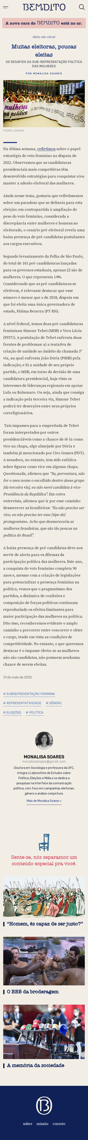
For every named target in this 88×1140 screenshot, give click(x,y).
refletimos (46, 148)
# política (34, 712)
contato (59, 1124)
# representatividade (22, 703)
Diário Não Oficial (44, 37)
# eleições (12, 712)
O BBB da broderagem (33, 992)
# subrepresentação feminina (29, 694)
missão (42, 1124)
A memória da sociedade (35, 1065)
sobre (27, 1124)
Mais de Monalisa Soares (43, 801)
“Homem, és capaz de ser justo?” (45, 924)
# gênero (54, 703)
